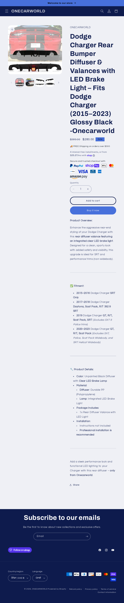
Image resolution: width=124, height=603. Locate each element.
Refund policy (75, 589)
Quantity (74, 183)
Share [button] (76, 485)
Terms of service (108, 589)
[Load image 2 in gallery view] (30, 82)
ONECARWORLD (39, 589)
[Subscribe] (86, 536)
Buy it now (93, 210)
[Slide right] (58, 82)
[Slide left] (11, 82)
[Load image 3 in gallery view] (40, 82)
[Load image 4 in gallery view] (50, 82)
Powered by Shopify (57, 589)
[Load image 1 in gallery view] (19, 82)
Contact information (107, 592)
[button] (6, 11)
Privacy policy (91, 589)
